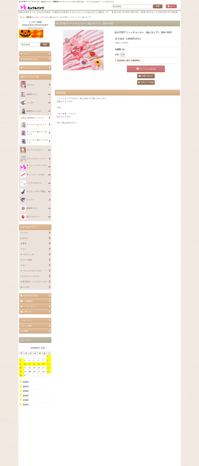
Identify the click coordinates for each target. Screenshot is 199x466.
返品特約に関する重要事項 (128, 60)
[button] (146, 82)
